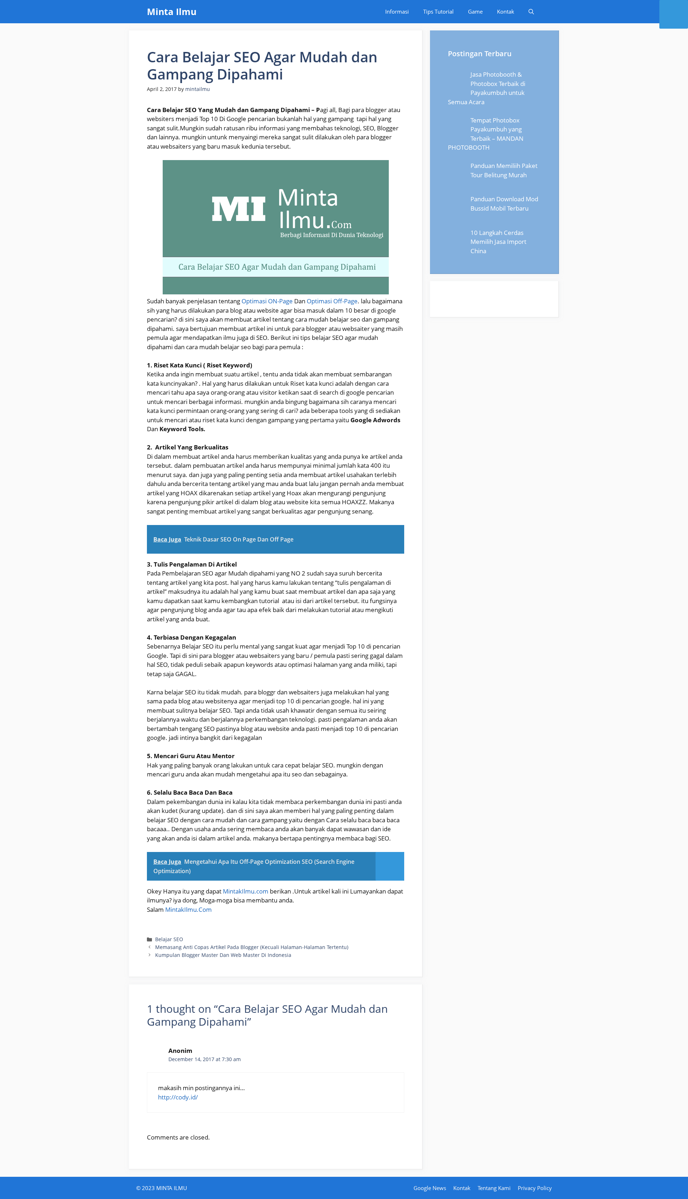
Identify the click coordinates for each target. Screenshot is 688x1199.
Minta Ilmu (171, 11)
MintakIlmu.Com (188, 909)
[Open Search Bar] (531, 11)
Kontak (505, 11)
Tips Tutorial (438, 11)
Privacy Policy (535, 1187)
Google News (430, 1187)
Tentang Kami (494, 1187)
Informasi (397, 11)
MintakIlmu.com (245, 891)
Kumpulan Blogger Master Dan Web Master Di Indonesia (223, 955)
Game (475, 11)
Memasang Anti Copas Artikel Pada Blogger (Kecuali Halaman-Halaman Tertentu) (251, 947)
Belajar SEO (169, 939)
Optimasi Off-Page (332, 301)
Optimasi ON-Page (267, 301)
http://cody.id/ (178, 1097)
